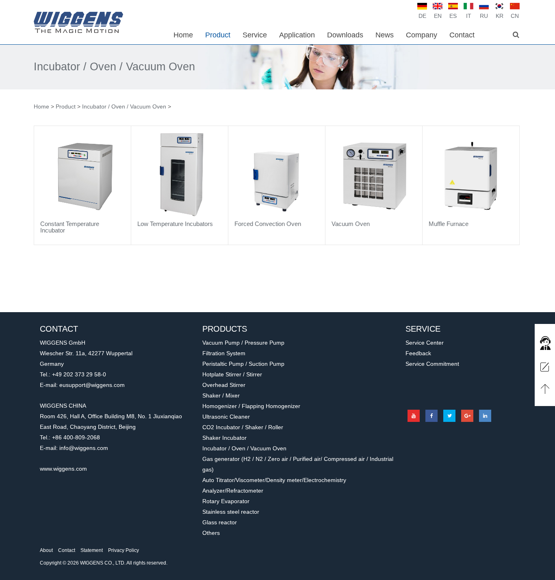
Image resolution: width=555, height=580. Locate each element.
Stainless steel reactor (230, 511)
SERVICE (422, 328)
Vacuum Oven (351, 223)
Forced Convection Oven (267, 223)
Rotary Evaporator (225, 501)
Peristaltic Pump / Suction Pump (243, 364)
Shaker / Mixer (221, 395)
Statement (91, 550)
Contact (66, 550)
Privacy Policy (123, 550)
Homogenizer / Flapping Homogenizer (251, 406)
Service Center (424, 342)
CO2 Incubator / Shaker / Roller (242, 427)
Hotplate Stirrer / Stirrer (232, 374)
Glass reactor (219, 522)
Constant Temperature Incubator (69, 227)
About (46, 550)
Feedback (418, 353)
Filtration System (223, 353)
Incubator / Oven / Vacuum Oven (114, 67)
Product (66, 106)
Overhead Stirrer (223, 385)
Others (211, 533)
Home (41, 106)
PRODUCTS (224, 328)
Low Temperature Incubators (175, 223)
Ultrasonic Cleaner (226, 416)
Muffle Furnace (448, 223)
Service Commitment (432, 364)
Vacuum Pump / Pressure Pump (243, 342)
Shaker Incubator (224, 437)
